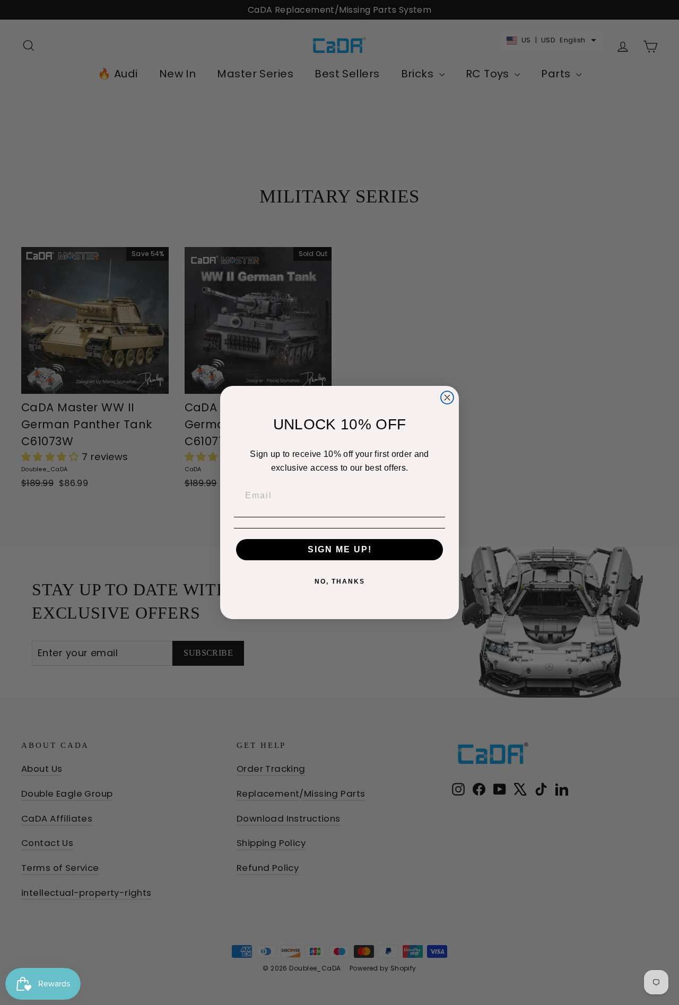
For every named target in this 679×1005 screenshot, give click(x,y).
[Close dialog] (447, 397)
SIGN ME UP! (340, 549)
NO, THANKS (340, 581)
